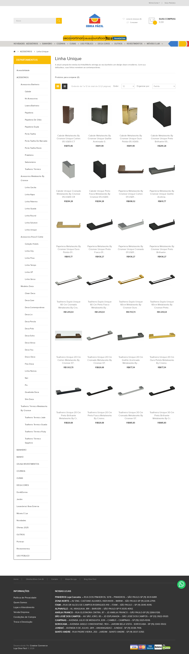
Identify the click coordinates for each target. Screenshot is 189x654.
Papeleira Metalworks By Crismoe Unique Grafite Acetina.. (162, 194)
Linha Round (30, 216)
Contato (54, 579)
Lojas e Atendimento (24, 607)
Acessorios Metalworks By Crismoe (32, 178)
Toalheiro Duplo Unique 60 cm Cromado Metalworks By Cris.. (69, 304)
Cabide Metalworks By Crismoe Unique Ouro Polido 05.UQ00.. (131, 138)
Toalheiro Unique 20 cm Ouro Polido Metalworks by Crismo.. (162, 360)
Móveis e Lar (22, 513)
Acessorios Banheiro (30, 84)
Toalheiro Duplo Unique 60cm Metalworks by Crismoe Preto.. (162, 304)
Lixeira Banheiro (32, 106)
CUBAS (20, 478)
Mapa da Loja (71, 579)
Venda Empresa (21, 612)
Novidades (21, 520)
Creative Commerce (39, 646)
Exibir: (116, 86)
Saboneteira (30, 162)
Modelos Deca (27, 286)
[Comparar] (75, 146)
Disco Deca (30, 357)
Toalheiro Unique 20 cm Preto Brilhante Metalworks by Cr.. (68, 415)
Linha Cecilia (30, 187)
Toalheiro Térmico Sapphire (33, 441)
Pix (26, 385)
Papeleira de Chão (33, 120)
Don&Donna (22, 492)
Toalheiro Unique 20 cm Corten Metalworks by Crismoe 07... (68, 360)
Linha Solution (31, 223)
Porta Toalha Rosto (33, 148)
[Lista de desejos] (71, 146)
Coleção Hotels (31, 244)
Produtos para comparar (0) (67, 77)
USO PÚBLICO (23, 556)
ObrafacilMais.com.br (35, 579)
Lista (64, 86)
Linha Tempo (30, 265)
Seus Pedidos (170, 3)
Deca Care (29, 300)
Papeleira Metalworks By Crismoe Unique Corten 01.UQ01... (131, 194)
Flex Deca (29, 364)
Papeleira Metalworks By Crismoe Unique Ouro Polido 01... (68, 249)
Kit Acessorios (31, 99)
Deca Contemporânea (34, 307)
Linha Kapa (30, 195)
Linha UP (29, 272)
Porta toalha (30, 134)
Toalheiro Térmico (33, 169)
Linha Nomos (31, 371)
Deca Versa (30, 343)
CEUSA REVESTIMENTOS (28, 464)
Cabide (28, 92)
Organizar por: (143, 86)
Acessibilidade (24, 70)
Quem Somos (20, 602)
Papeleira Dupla (32, 127)
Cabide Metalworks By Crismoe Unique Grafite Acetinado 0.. (100, 138)
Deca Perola (30, 322)
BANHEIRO (21, 450)
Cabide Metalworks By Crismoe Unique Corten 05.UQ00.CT (68, 138)
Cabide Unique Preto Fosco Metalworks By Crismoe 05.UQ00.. (99, 194)
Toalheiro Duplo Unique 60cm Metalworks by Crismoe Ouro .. (131, 304)
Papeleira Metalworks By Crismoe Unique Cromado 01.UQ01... (131, 249)
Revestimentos (23, 549)
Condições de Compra (25, 617)
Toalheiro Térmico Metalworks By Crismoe (34, 408)
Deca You (29, 350)
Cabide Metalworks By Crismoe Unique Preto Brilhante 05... (162, 138)
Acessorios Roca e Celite (32, 237)
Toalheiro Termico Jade (35, 417)
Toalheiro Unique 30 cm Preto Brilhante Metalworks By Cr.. (162, 415)
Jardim (20, 499)
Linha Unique (43, 52)
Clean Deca (30, 293)
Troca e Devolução (23, 622)
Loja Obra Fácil (20, 648)
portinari (20, 542)
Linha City (29, 251)
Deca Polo (29, 329)
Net (26, 378)
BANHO (20, 457)
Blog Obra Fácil (90, 579)
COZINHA (21, 471)
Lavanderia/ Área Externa (28, 506)
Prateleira (29, 155)
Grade (58, 86)
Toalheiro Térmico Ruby (35, 432)
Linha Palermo (31, 202)
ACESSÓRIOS (26, 52)
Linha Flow (29, 258)
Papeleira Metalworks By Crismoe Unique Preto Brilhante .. (162, 249)
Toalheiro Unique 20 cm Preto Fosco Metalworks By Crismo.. (99, 415)
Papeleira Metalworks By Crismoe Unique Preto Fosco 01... (99, 249)
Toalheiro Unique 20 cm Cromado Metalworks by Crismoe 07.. (99, 360)
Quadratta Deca (32, 392)
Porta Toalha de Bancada (36, 141)
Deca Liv (29, 315)
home (16, 579)
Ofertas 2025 (23, 528)
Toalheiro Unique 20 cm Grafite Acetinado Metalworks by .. (131, 360)
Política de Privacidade (25, 597)
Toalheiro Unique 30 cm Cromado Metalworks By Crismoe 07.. (131, 415)
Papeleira (29, 113)
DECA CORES (23, 485)
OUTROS (21, 535)
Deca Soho (30, 336)
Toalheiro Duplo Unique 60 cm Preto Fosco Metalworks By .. (100, 304)
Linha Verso (30, 279)
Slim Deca (29, 399)
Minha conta (154, 3)
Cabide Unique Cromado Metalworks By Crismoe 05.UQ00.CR (68, 194)
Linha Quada (30, 209)
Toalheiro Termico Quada (36, 425)
